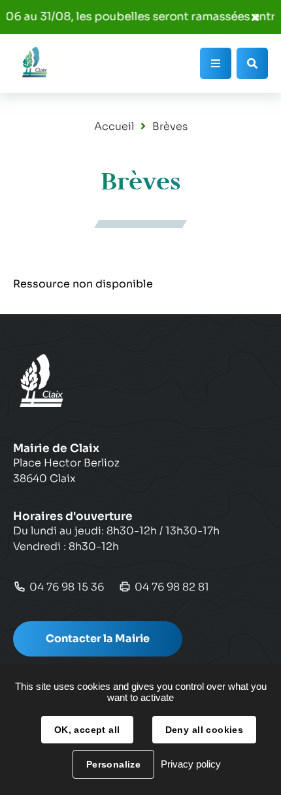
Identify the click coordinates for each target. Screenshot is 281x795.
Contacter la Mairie (98, 638)
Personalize (113, 764)
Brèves (170, 126)
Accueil (114, 126)
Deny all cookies (204, 729)
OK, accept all (87, 729)
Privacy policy (191, 764)
